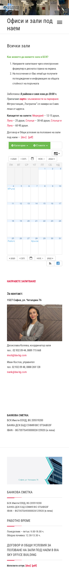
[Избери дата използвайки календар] (32, 159)
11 (13, 203)
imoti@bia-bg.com (16, 355)
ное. (41, 158)
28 (36, 238)
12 (21, 203)
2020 (14, 158)
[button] (50, 263)
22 (44, 221)
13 (28, 203)
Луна (10, 120)
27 (28, 238)
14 (36, 203)
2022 (51, 158)
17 (60, 203)
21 (36, 221)
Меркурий (38, 115)
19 (21, 221)
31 (60, 238)
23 (52, 221)
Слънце (30, 120)
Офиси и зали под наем (30, 24)
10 (60, 186)
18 (13, 221)
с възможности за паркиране (39, 99)
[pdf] (30, 137)
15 (44, 203)
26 (21, 238)
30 (52, 238)
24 (60, 221)
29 (44, 238)
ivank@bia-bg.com (17, 372)
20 (28, 221)
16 (52, 203)
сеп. (24, 158)
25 (13, 238)
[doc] (23, 137)
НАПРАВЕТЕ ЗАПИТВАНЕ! (21, 281)
